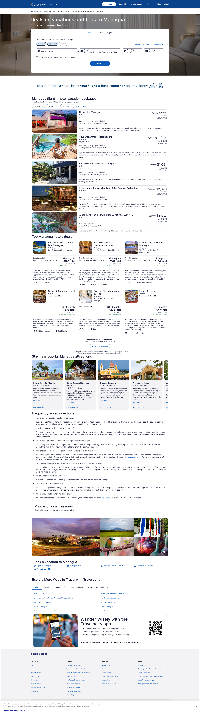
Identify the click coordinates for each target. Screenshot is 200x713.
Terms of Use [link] (106, 672)
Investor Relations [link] (36, 684)
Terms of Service (25, 710)
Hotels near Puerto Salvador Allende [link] (114, 593)
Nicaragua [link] (75, 11)
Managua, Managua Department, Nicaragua (102, 52)
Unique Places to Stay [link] (73, 691)
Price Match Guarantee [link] (132, 457)
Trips (159, 4)
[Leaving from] (57, 51)
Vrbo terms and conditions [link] (110, 676)
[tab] (91, 32)
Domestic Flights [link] (71, 676)
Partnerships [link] (35, 676)
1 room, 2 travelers (142, 45)
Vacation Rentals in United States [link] (77, 669)
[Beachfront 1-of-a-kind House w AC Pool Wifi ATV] (122, 222)
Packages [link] (46, 11)
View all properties (100, 346)
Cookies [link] (105, 669)
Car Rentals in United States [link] (75, 680)
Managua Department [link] (88, 11)
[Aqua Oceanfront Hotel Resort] (122, 146)
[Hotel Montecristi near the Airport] (122, 172)
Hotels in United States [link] (73, 665)
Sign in (166, 4)
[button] (100, 579)
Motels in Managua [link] (108, 602)
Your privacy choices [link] (109, 684)
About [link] (32, 665)
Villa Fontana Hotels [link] (40, 593)
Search (100, 63)
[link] (49, 566)
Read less (37, 400)
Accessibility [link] (106, 680)
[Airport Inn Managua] (122, 121)
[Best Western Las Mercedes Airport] (100, 263)
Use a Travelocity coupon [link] (146, 680)
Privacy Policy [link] (107, 665)
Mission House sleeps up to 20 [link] (44, 611)
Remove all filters (80, 106)
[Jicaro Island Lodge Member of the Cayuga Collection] (122, 198)
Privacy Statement (11, 710)
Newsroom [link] (34, 680)
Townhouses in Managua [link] (42, 602)
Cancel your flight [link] (144, 672)
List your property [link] (36, 672)
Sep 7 (129, 52)
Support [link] (140, 665)
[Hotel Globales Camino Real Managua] (54, 263)
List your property (136, 4)
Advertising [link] (34, 691)
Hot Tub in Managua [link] (108, 611)
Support (150, 4)
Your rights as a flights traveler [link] (148, 684)
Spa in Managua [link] (107, 607)
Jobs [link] (32, 669)
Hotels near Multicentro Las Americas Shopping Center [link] (53, 598)
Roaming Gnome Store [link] (38, 687)
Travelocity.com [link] (36, 11)
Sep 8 (151, 52)
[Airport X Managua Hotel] (54, 312)
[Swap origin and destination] (79, 51)
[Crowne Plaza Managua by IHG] (100, 312)
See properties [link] (38, 407)
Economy (157, 45)
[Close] (196, 706)
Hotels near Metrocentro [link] (110, 598)
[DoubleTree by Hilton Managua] (146, 263)
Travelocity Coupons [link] (73, 687)
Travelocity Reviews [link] (73, 684)
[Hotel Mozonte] (146, 312)
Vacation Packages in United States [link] (78, 672)
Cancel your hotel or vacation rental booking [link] (152, 669)
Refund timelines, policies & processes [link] (150, 676)
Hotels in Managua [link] (40, 607)
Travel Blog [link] (70, 695)
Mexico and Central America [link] (61, 11)
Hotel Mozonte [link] (105, 498)
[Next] (168, 384)
